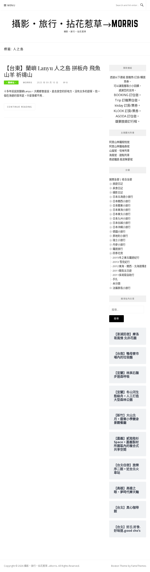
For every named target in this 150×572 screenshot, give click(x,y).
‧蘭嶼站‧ (11, 82)
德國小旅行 (119, 231)
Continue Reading (19, 106)
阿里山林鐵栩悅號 (119, 142)
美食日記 (118, 188)
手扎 (115, 279)
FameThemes (138, 566)
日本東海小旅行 (121, 209)
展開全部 (114, 179)
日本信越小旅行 (121, 223)
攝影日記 (118, 192)
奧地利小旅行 (120, 236)
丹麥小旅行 (119, 244)
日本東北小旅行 (121, 214)
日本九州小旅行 (121, 218)
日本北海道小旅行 (123, 196)
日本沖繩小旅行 (121, 227)
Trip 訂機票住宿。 (128, 100)
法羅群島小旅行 (121, 288)
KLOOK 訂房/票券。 (128, 111)
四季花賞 (118, 253)
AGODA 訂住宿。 (128, 116)
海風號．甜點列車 (119, 155)
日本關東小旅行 (121, 205)
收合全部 (127, 179)
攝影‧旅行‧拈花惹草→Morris (75, 23)
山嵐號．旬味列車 (119, 150)
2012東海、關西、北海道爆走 (130, 266)
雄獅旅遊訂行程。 (127, 121)
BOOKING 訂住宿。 (128, 95)
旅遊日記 (118, 183)
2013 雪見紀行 (121, 262)
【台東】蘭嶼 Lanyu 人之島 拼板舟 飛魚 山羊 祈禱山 (52, 71)
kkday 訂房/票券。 (128, 105)
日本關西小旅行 (121, 201)
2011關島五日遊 (122, 270)
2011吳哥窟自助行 (123, 275)
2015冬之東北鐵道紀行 (126, 257)
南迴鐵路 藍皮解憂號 (121, 159)
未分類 (116, 283)
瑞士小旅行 (119, 240)
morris (27, 82)
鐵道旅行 (118, 249)
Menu (11, 5)
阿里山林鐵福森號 (119, 146)
